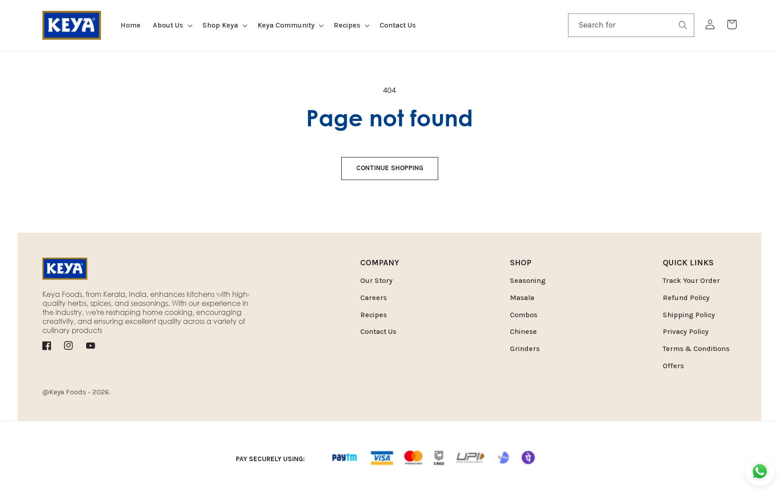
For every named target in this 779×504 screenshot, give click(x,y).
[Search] (683, 25)
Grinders (525, 348)
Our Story (376, 280)
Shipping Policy (689, 314)
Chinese (523, 331)
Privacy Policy (686, 331)
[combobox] (631, 25)
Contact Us (378, 331)
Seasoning (527, 280)
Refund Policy (686, 297)
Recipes (373, 314)
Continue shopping (389, 168)
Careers (373, 297)
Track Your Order (691, 280)
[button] (172, 25)
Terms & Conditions (696, 348)
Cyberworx (174, 392)
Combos (523, 314)
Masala (522, 297)
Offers (673, 365)
